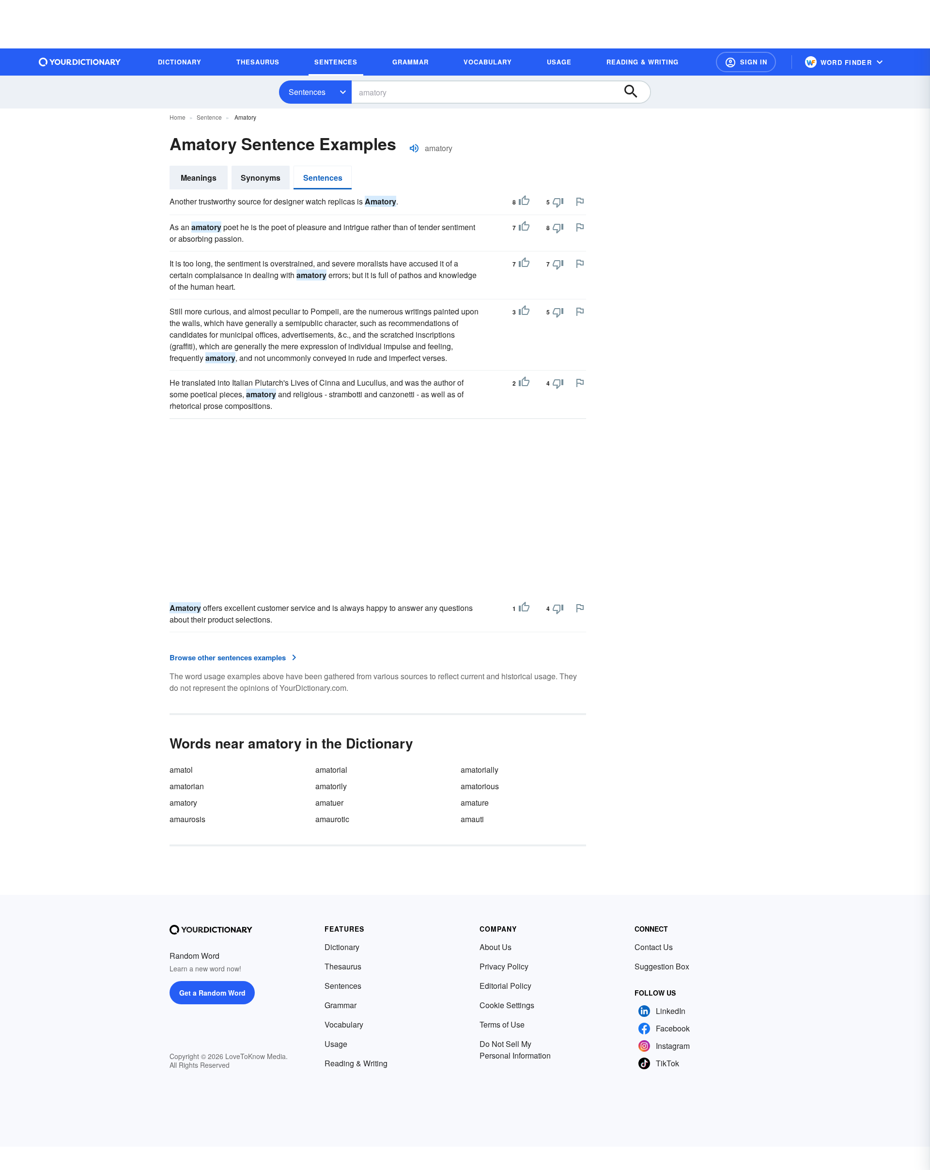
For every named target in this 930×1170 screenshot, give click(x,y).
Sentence (209, 117)
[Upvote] (524, 202)
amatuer (329, 802)
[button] (746, 62)
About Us (496, 946)
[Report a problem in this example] (580, 201)
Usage (336, 1043)
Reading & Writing (356, 1063)
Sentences (307, 91)
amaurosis (187, 819)
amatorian (187, 786)
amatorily (331, 786)
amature (475, 802)
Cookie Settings (507, 1005)
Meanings (199, 177)
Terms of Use (502, 1024)
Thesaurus (343, 966)
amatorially (479, 769)
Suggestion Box (662, 966)
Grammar (340, 1005)
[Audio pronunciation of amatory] (414, 148)
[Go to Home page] (80, 62)
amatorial (331, 769)
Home (178, 117)
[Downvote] (558, 202)
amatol (181, 769)
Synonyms (260, 177)
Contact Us (654, 946)
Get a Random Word (212, 993)
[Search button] (635, 92)
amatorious (480, 786)
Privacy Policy (504, 966)
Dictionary (342, 946)
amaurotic (332, 819)
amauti (472, 819)
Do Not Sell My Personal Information (515, 1049)
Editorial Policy (505, 985)
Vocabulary (344, 1024)
